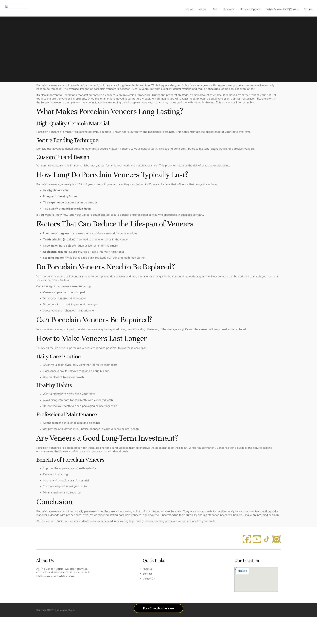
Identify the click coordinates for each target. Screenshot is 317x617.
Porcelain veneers (47, 85)
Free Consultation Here (158, 608)
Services (229, 9)
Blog (215, 9)
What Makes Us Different (282, 9)
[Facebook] (247, 539)
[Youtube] (257, 539)
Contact (309, 9)
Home (189, 9)
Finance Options (250, 9)
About (203, 9)
